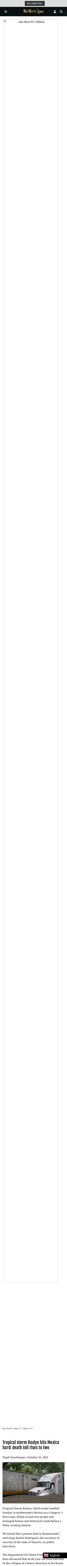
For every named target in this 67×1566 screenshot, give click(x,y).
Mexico (26, 1428)
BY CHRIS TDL (34, 3)
